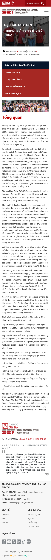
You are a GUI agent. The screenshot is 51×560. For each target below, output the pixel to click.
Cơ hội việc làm (12, 79)
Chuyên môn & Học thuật (32, 438)
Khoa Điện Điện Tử (27, 51)
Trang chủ (11, 51)
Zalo (28, 541)
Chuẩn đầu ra (12, 72)
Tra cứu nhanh (33, 526)
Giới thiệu (5, 514)
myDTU (31, 518)
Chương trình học (14, 86)
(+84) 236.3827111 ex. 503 (19, 499)
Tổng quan (34, 54)
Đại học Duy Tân (34, 514)
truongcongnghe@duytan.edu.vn (20, 503)
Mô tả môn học (12, 93)
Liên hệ (5, 522)
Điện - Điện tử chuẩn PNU (15, 54)
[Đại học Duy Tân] (11, 425)
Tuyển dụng (32, 522)
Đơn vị (4, 518)
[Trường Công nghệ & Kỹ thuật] (21, 431)
